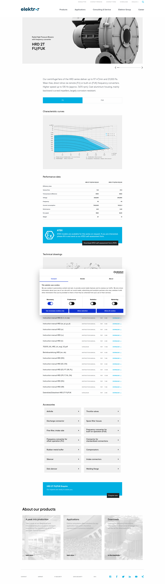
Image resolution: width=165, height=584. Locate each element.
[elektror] (30, 9)
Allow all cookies (110, 311)
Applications (80, 9)
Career (141, 9)
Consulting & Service (102, 9)
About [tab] (111, 279)
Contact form (111, 2)
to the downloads (114, 555)
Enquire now (113, 495)
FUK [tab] (102, 100)
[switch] (71, 303)
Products (63, 9)
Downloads (124, 2)
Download (116, 318)
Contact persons (96, 2)
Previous (115, 68)
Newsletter (82, 2)
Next (142, 68)
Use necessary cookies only (55, 311)
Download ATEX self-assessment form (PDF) (100, 243)
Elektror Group (124, 9)
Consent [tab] (54, 279)
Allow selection (82, 311)
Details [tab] (82, 279)
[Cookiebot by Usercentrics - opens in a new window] (115, 272)
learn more (29, 555)
